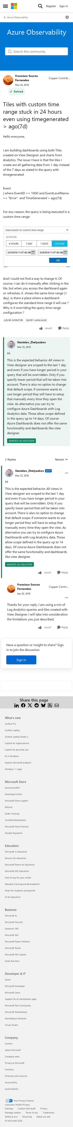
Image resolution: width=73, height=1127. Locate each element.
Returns (9, 807)
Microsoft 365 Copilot (15, 954)
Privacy (43, 1108)
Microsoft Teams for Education (19, 864)
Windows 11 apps (13, 769)
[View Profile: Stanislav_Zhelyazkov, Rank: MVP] (9, 473)
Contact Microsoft (26, 1108)
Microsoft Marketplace (16, 1011)
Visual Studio (11, 1024)
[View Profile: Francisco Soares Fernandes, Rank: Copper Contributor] (8, 80)
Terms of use (32, 1112)
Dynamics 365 (12, 928)
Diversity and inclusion (16, 1075)
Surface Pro (10, 723)
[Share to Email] (57, 705)
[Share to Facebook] (23, 705)
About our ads (43, 1116)
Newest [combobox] (61, 459)
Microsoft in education (16, 851)
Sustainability (11, 1088)
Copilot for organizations (17, 743)
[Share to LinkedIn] (16, 705)
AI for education (12, 896)
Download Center (13, 794)
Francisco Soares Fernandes (26, 78)
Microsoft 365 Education (17, 871)
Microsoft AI (11, 915)
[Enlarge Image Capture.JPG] (36, 246)
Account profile (12, 787)
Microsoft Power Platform (17, 941)
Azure (8, 979)
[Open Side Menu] (5, 6)
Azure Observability (17, 17)
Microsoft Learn (12, 992)
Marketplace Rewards (15, 1018)
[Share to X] (30, 705)
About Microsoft (13, 1050)
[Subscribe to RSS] (50, 705)
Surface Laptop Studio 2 (16, 736)
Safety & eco (11, 1116)
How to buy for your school (18, 877)
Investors (9, 1069)
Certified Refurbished (15, 820)
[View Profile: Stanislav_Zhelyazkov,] (11, 344)
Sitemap (9, 1108)
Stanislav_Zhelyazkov (31, 342)
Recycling (27, 1116)
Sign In (63, 6)
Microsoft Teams (13, 947)
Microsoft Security (14, 922)
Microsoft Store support (16, 800)
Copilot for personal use (16, 749)
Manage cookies (13, 1112)
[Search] (40, 6)
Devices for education (15, 858)
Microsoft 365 (11, 935)
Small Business (12, 960)
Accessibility (11, 1082)
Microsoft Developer (15, 986)
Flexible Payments (14, 833)
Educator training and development (22, 884)
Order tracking (12, 813)
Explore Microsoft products (18, 762)
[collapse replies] (36, 468)
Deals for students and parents (20, 890)
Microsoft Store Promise (17, 826)
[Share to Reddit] (36, 705)
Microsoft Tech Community (18, 1005)
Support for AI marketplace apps (20, 998)
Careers (9, 1043)
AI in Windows (12, 756)
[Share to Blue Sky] (43, 705)
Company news (12, 1056)
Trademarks (48, 1112)
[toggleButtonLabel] (67, 17)
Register (51, 6)
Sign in (21, 660)
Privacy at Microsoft (14, 1062)
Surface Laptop (12, 730)
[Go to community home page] (14, 6)
